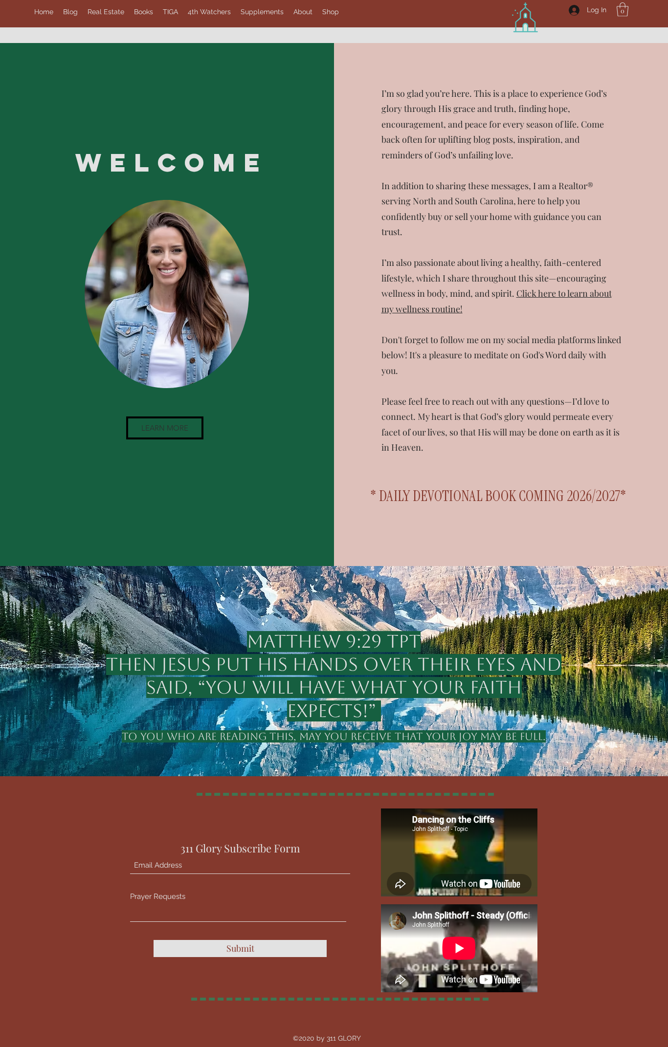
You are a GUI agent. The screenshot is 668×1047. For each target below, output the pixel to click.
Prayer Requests (157, 896)
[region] (168, 294)
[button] (622, 9)
